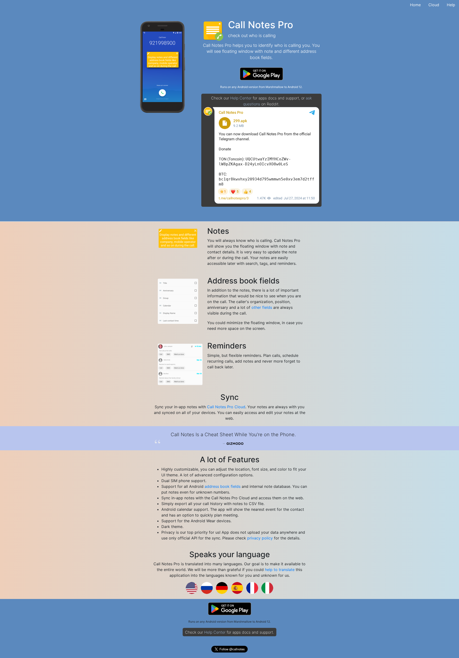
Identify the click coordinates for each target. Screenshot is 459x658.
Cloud (433, 4)
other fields (261, 307)
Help (451, 4)
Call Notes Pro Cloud (226, 406)
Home (415, 4)
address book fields (222, 486)
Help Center (240, 98)
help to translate (280, 569)
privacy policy (260, 538)
